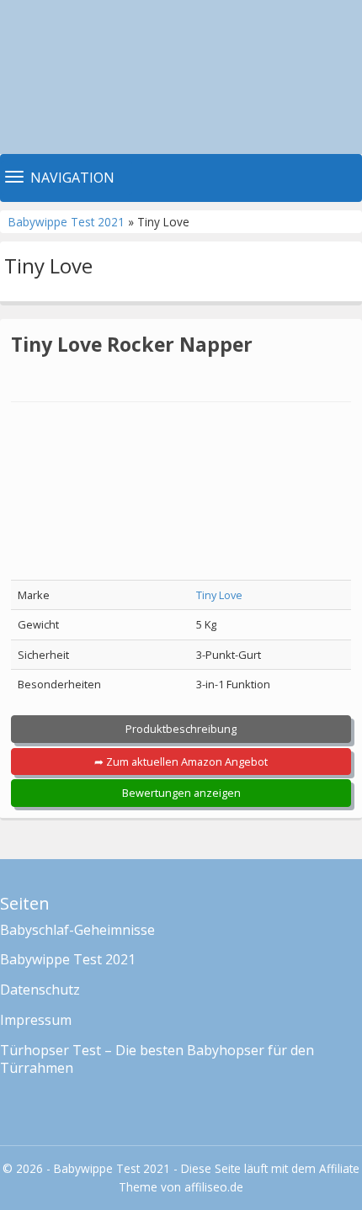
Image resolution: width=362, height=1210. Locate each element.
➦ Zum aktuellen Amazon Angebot (181, 761)
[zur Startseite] (181, 76)
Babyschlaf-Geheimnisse (77, 930)
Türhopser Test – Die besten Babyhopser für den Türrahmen (157, 1059)
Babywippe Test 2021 (68, 222)
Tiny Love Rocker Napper (132, 344)
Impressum (36, 1020)
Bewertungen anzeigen (181, 792)
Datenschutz (40, 989)
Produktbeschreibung (181, 728)
